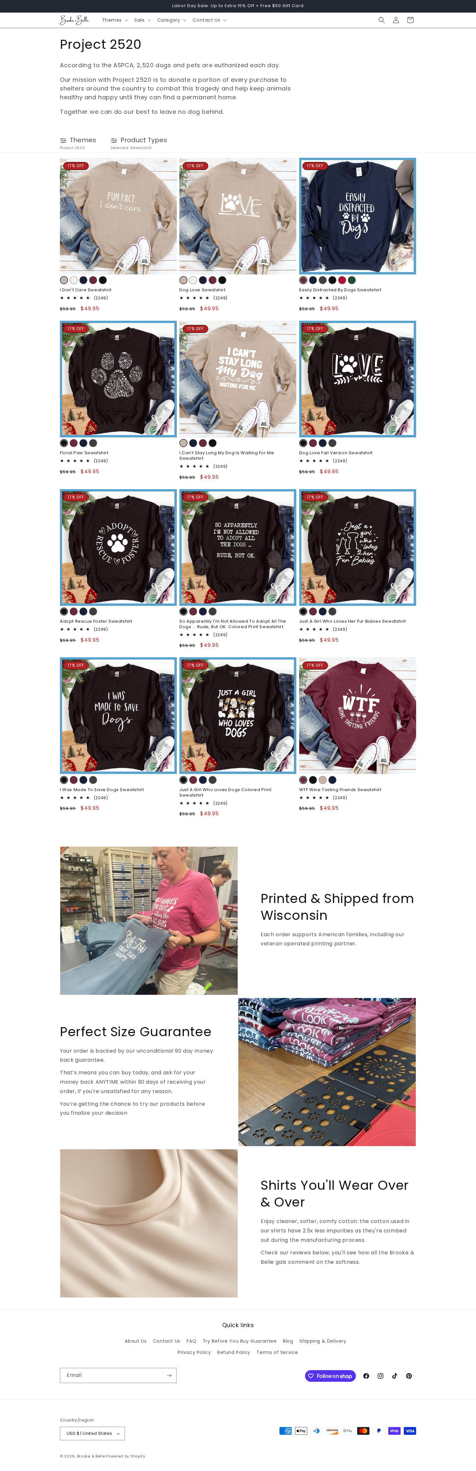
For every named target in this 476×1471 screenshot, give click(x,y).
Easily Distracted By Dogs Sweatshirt (340, 290)
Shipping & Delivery (323, 1341)
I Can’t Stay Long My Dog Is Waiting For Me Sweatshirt (226, 455)
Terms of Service (277, 1352)
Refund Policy (233, 1352)
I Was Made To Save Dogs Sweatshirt (102, 790)
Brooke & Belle (91, 1456)
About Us (135, 1341)
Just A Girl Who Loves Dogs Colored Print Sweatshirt (225, 792)
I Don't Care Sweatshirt (86, 290)
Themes (83, 140)
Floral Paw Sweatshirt (84, 453)
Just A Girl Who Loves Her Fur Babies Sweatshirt (352, 621)
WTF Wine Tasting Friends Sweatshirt (340, 790)
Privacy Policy (194, 1352)
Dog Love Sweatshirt (202, 290)
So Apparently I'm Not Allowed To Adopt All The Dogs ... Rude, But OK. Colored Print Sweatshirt (232, 624)
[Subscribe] (169, 1375)
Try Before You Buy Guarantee (240, 1341)
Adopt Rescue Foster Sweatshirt (96, 621)
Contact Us (166, 1341)
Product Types (143, 140)
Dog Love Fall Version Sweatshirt (336, 453)
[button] (114, 20)
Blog (288, 1341)
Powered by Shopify (125, 1456)
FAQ (191, 1341)
